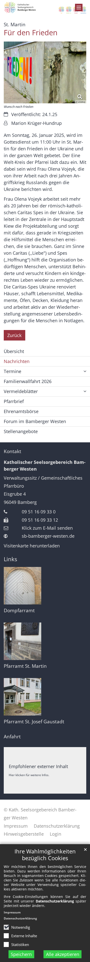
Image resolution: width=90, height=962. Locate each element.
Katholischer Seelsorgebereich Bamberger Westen (45, 465)
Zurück (14, 335)
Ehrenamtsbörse (21, 411)
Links (10, 559)
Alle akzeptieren (62, 954)
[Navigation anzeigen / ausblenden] (78, 7)
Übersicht (14, 351)
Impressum (12, 912)
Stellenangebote (21, 431)
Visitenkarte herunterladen (32, 546)
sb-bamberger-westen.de (48, 536)
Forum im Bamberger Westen (35, 421)
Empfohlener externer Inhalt (38, 766)
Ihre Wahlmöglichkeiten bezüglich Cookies (45, 854)
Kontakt (12, 451)
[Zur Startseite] (45, 8)
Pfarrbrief (14, 401)
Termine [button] (12, 371)
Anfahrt (12, 737)
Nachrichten (17, 361)
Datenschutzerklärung (20, 918)
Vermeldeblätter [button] (21, 391)
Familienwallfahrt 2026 (28, 381)
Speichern (21, 954)
